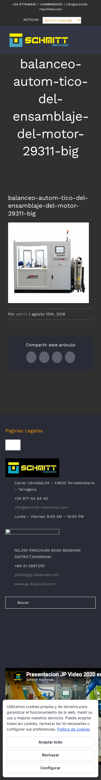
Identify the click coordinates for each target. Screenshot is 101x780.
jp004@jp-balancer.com (37, 575)
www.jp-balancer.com (35, 584)
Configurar (50, 767)
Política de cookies (73, 729)
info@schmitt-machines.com (41, 507)
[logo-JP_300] (32, 531)
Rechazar (50, 755)
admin (22, 314)
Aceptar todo (50, 742)
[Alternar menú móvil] (91, 43)
